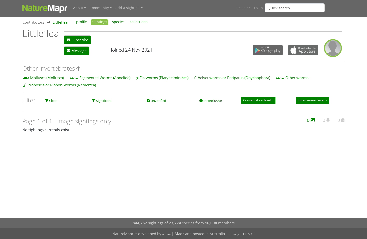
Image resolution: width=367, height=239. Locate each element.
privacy (234, 234)
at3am (166, 234)
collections (138, 22)
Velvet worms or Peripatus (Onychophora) (234, 77)
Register (243, 8)
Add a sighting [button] (127, 8)
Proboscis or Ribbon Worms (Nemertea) (62, 85)
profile (81, 22)
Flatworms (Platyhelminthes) (164, 77)
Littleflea (60, 22)
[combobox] (305, 8)
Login (258, 8)
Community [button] (99, 8)
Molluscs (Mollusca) (47, 77)
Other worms (296, 77)
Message (78, 50)
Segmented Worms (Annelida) (104, 77)
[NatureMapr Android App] (268, 50)
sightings (99, 22)
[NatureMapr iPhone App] (303, 50)
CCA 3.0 (249, 234)
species (118, 22)
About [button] (78, 8)
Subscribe (79, 40)
